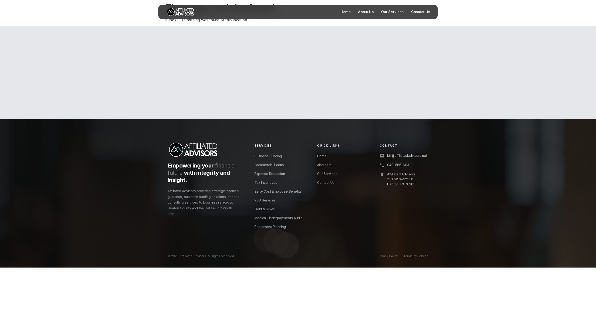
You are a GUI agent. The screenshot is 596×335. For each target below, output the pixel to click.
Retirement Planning (270, 227)
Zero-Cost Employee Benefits (278, 191)
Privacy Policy (388, 256)
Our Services (392, 12)
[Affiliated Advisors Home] (180, 12)
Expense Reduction (269, 174)
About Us (365, 12)
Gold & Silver (264, 209)
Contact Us (420, 12)
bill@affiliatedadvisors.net (407, 155)
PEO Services (265, 200)
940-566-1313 (398, 165)
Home (346, 12)
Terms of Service (415, 256)
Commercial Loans (269, 165)
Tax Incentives (265, 182)
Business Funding (268, 156)
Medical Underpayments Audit (278, 218)
